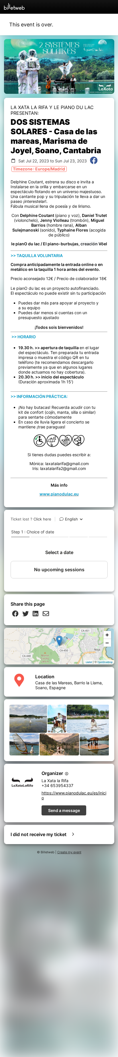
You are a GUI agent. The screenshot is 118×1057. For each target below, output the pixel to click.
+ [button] (107, 635)
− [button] (107, 643)
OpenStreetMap (105, 662)
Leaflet (89, 662)
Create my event (69, 852)
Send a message (64, 810)
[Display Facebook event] (93, 160)
